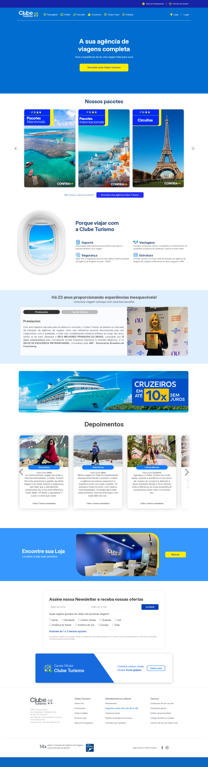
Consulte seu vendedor (116, 723)
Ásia (117, 624)
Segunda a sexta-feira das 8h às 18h (121, 708)
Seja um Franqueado (83, 723)
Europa (104, 624)
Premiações (41, 312)
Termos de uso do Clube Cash (164, 723)
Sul (119, 620)
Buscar (176, 554)
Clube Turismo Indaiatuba (44, 503)
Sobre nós (79, 703)
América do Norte (61, 624)
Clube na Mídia (81, 713)
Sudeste (106, 620)
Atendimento (111, 703)
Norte (54, 620)
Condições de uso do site (162, 703)
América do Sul (85, 624)
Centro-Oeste (88, 620)
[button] (21, 472)
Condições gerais (158, 708)
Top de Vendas (80, 312)
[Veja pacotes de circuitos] (158, 148)
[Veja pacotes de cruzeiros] (104, 392)
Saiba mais (156, 668)
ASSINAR (150, 607)
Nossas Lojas (80, 718)
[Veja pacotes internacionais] (104, 148)
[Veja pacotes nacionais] (49, 148)
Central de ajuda (112, 713)
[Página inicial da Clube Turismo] (29, 14)
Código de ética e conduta (162, 718)
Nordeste (69, 620)
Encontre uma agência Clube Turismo (120, 195)
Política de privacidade (160, 713)
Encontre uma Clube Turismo (104, 67)
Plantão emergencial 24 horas (118, 718)
